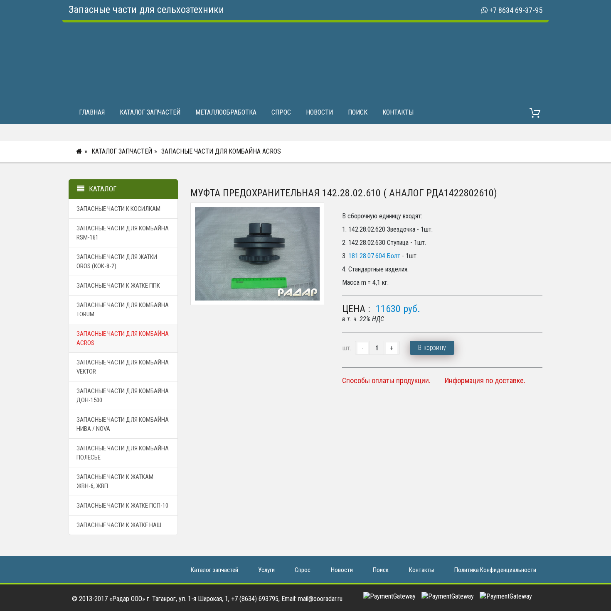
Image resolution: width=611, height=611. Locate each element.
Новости (319, 112)
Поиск (357, 112)
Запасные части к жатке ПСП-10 (122, 505)
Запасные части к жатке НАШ (118, 525)
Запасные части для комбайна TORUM (122, 309)
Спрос (281, 112)
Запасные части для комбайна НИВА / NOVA (122, 424)
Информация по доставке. (485, 380)
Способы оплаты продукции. (386, 380)
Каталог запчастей (150, 112)
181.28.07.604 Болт (374, 256)
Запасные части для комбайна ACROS (221, 151)
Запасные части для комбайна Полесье (122, 453)
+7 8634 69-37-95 (515, 10)
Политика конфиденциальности (495, 570)
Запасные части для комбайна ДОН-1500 (122, 395)
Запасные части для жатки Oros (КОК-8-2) (116, 261)
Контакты (398, 112)
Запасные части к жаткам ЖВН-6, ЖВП (114, 481)
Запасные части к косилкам (118, 209)
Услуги (266, 570)
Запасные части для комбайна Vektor (122, 367)
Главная (92, 112)
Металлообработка (225, 112)
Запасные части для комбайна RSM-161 (122, 233)
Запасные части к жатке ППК (118, 285)
